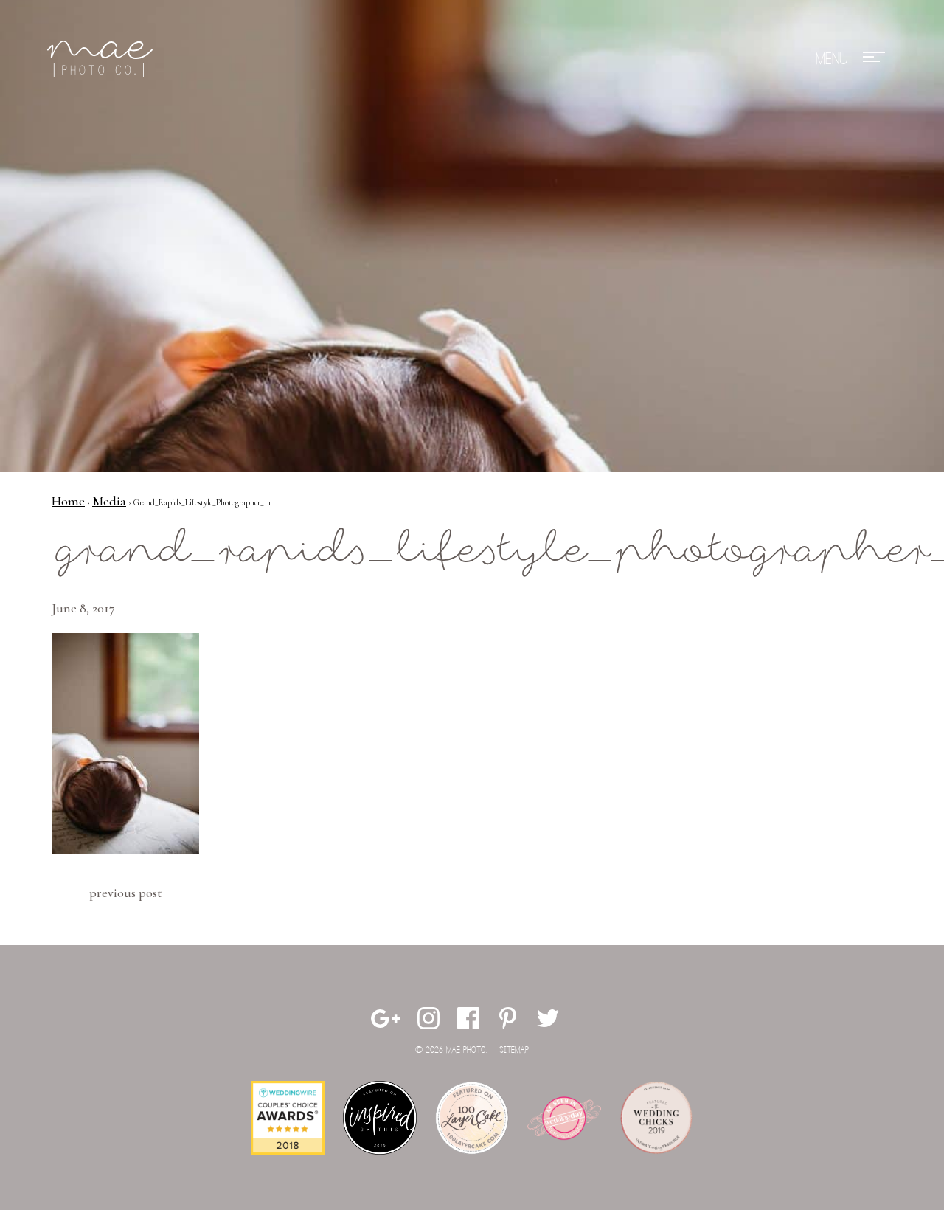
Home (68, 501)
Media (109, 501)
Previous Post (125, 893)
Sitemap (514, 1050)
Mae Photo (102, 59)
